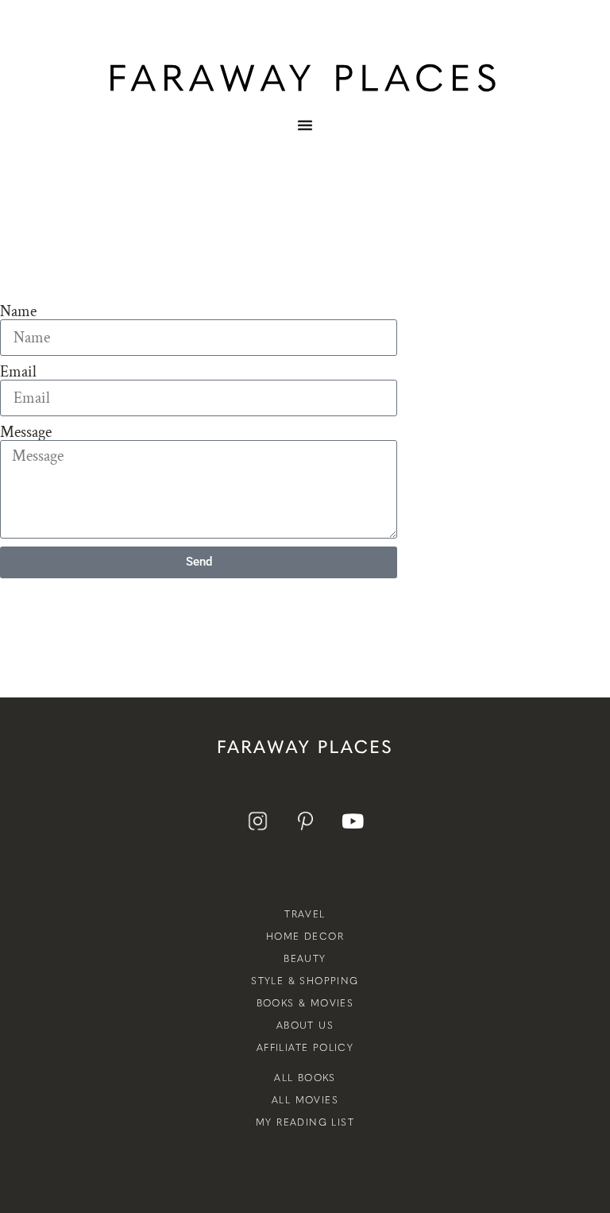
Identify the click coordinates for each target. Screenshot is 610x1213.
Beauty (305, 958)
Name (18, 311)
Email (18, 372)
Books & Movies (305, 1003)
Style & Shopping (304, 981)
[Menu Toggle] (305, 136)
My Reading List (305, 1122)
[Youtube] (353, 821)
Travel (304, 914)
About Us (305, 1025)
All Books (305, 1078)
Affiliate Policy (305, 1047)
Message (26, 432)
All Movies (305, 1100)
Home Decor (305, 936)
